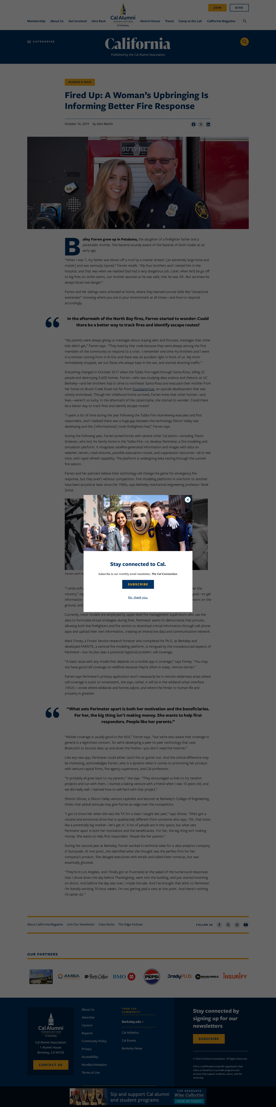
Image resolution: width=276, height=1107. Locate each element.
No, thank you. (138, 597)
